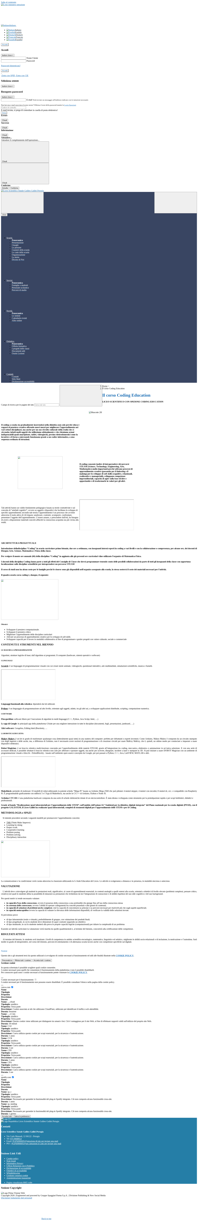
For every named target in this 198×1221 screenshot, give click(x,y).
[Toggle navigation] (22, 202)
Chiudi (4, 120)
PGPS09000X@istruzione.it (35, 1141)
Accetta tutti (42, 960)
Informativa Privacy (14, 1163)
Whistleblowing (13, 1173)
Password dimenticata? (10, 66)
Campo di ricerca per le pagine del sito (17, 405)
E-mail (29, 100)
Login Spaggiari (70, 105)
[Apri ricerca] (175, 202)
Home (104, 386)
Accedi (5, 45)
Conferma (14, 188)
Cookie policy (12, 1158)
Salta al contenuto (8, 2)
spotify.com (6, 1077)
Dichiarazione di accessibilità (18, 1168)
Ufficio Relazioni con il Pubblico (20, 1166)
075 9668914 (16, 1139)
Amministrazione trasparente (18, 1178)
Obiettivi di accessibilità (16, 1171)
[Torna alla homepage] (99, 190)
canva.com (6, 987)
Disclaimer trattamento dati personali (16, 1198)
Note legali (11, 1161)
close (4, 215)
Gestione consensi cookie (17, 1175)
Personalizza (7, 960)
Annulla (5, 188)
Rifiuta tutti (23, 960)
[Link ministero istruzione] (13, 5)
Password (31, 61)
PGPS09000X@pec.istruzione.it (36, 1143)
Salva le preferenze (21, 1116)
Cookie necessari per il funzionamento (17, 980)
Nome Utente (32, 58)
